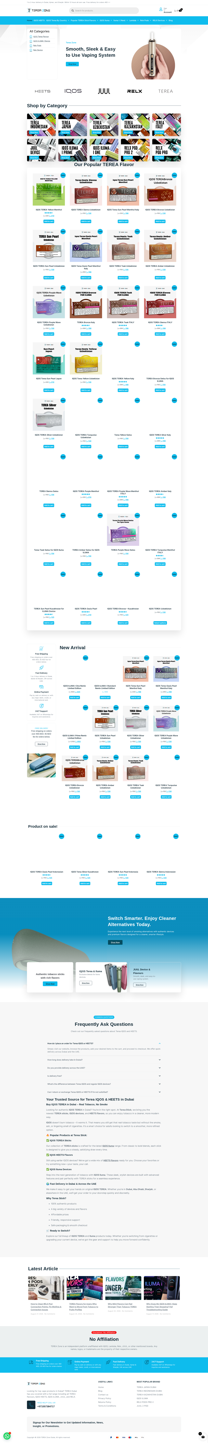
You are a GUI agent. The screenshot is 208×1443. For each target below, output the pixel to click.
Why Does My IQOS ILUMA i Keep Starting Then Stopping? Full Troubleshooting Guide (161, 1307)
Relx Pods (144, 20)
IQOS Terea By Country (56, 20)
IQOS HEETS (39, 20)
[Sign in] (160, 9)
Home (29, 20)
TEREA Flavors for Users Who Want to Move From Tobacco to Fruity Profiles (83, 1307)
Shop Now (34, 132)
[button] (7, 1436)
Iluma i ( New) (119, 20)
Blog (171, 20)
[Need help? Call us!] (31, 1405)
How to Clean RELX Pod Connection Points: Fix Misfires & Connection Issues (46, 1307)
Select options (160, 623)
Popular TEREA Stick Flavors (83, 20)
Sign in (165, 9)
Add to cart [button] (48, 221)
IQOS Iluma (105, 20)
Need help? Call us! (46, 1403)
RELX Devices (159, 20)
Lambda (132, 20)
